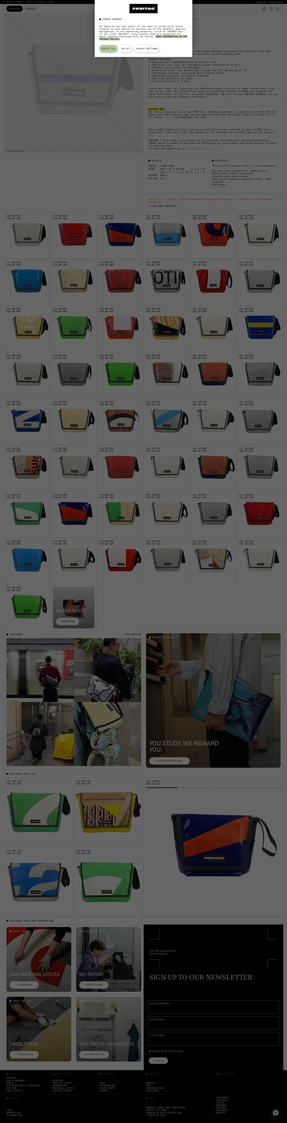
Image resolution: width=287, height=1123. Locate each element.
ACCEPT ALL (108, 48)
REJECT (126, 48)
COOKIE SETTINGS (146, 48)
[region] (143, 28)
